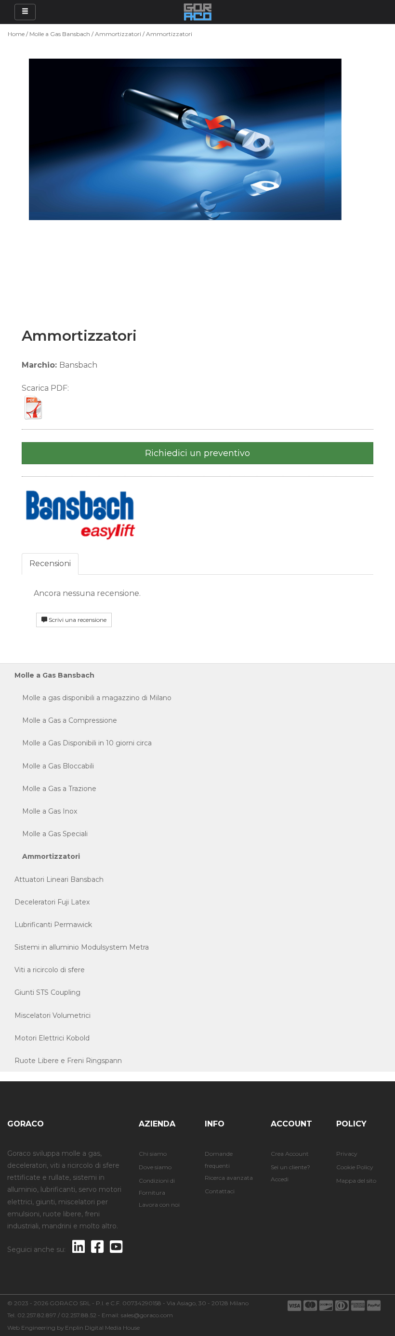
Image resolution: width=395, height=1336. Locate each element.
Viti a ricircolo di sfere (49, 969)
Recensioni (50, 563)
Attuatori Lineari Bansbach (59, 879)
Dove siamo (155, 1167)
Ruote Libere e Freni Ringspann (68, 1060)
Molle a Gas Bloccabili (54, 766)
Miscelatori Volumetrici (52, 1015)
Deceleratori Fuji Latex (52, 902)
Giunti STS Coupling (47, 992)
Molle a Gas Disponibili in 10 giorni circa (83, 743)
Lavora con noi (159, 1204)
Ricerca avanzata (229, 1177)
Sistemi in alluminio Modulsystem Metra (81, 947)
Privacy (346, 1153)
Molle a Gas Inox (45, 811)
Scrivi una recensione (76, 619)
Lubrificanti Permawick (53, 924)
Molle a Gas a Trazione (55, 788)
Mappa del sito (356, 1180)
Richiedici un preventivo (197, 453)
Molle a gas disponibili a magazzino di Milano (92, 697)
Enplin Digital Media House (102, 1327)
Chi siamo (153, 1153)
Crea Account (290, 1153)
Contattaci (220, 1191)
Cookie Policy (354, 1167)
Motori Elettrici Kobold (52, 1038)
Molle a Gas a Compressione (65, 720)
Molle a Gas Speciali (51, 833)
